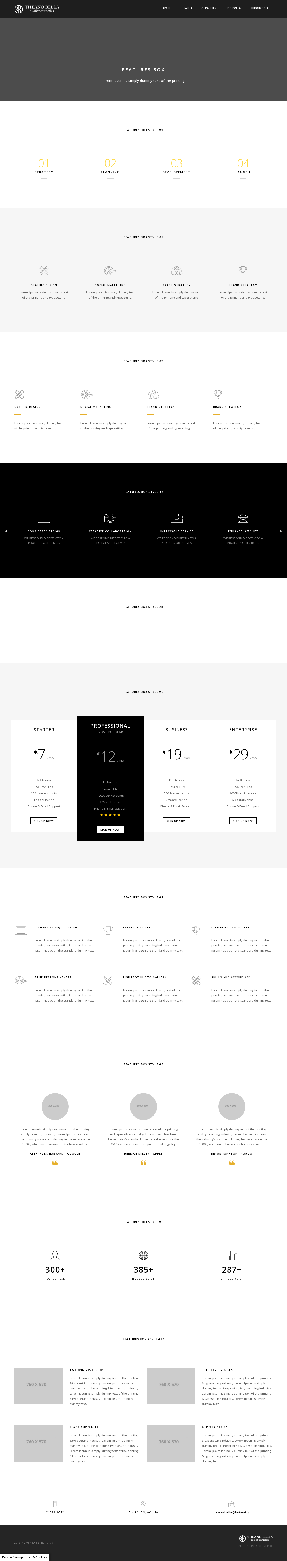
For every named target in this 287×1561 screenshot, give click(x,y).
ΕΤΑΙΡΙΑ (187, 8)
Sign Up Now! (44, 821)
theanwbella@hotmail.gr (232, 1512)
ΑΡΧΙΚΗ (168, 8)
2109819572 (55, 1512)
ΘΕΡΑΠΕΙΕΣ (209, 8)
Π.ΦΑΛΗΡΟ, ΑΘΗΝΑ (143, 1512)
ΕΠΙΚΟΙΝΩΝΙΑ (259, 8)
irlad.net (47, 1542)
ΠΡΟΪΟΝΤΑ (233, 8)
